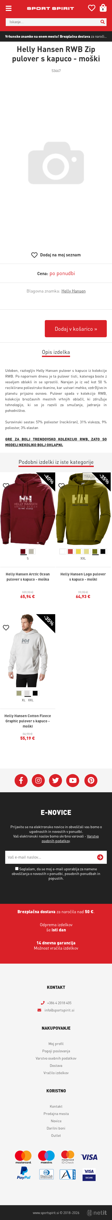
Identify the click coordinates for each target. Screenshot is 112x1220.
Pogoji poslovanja (56, 1050)
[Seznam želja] (91, 9)
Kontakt (56, 1106)
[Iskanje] (103, 22)
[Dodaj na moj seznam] (6, 486)
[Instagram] (38, 780)
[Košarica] (101, 8)
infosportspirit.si (59, 1010)
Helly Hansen (73, 291)
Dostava (56, 1065)
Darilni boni (56, 1128)
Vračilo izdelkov (56, 1072)
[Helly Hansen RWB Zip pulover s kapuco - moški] (56, 163)
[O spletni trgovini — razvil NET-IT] (97, 1213)
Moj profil (56, 1043)
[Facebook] (21, 780)
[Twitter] (55, 780)
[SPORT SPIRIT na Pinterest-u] (90, 780)
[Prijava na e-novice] (100, 857)
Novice (56, 1120)
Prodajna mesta (56, 1113)
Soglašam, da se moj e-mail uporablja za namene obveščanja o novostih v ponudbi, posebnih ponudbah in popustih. (56, 873)
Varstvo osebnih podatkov (56, 1058)
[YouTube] (72, 780)
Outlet (56, 1135)
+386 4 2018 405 (59, 1002)
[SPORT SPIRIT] (50, 8)
